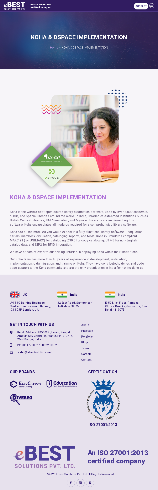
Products (87, 330)
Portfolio (87, 336)
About (85, 325)
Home (54, 47)
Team (85, 348)
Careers (86, 354)
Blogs (85, 342)
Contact (141, 6)
